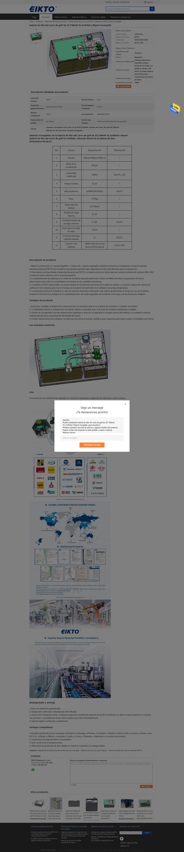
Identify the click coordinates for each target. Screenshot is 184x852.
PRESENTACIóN (92, 445)
